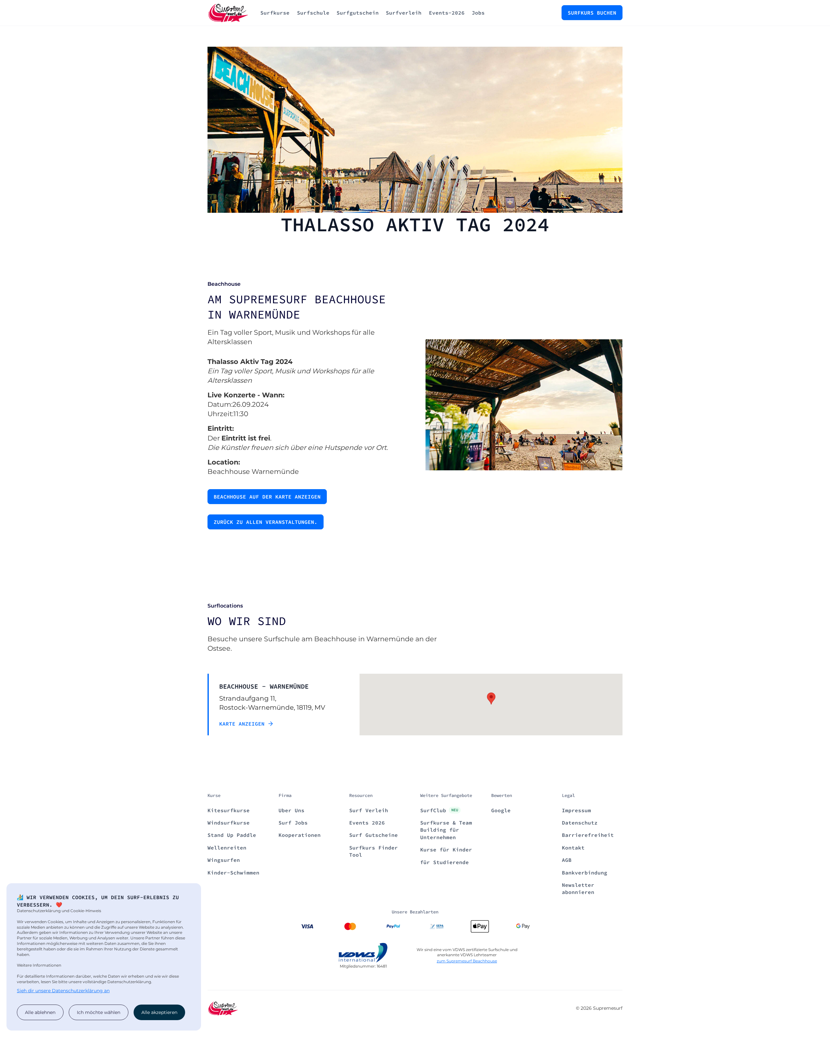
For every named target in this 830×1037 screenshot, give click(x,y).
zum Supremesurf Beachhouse (467, 961)
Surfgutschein (358, 12)
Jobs (478, 12)
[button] (491, 699)
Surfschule (313, 12)
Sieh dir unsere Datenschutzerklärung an (63, 991)
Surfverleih (403, 12)
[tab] (273, 704)
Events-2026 (447, 12)
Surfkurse (275, 12)
